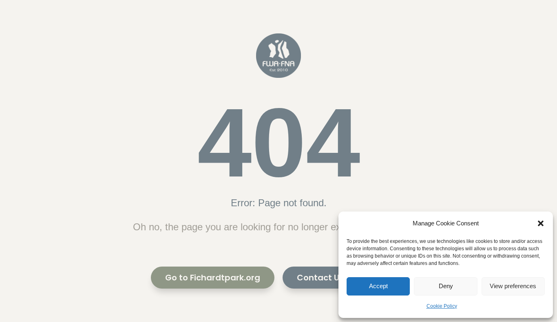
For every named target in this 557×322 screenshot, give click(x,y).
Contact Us (320, 277)
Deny (446, 285)
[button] (541, 223)
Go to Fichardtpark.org (212, 277)
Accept (378, 285)
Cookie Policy (442, 306)
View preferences (513, 285)
